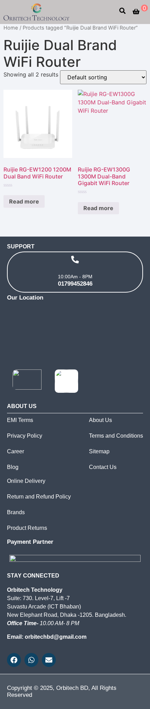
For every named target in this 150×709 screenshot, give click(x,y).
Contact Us (103, 467)
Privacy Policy (24, 436)
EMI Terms (20, 420)
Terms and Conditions (116, 436)
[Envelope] (49, 660)
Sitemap (99, 451)
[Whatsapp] (31, 660)
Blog (12, 467)
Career (15, 451)
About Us (100, 420)
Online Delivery (26, 481)
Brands (16, 512)
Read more (24, 201)
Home (10, 28)
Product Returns (27, 528)
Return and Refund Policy (39, 497)
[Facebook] (14, 660)
